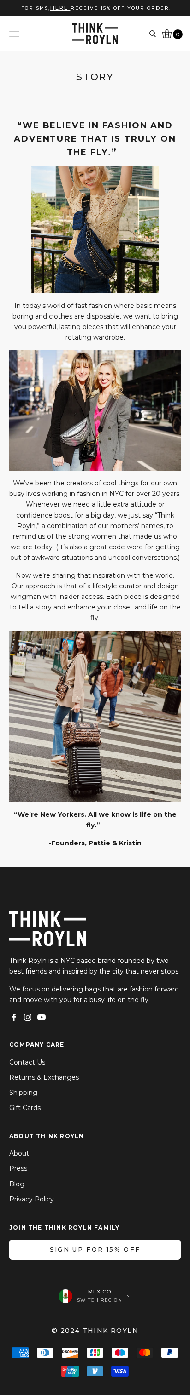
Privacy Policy (31, 1199)
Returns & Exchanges (44, 1077)
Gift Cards (25, 1108)
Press (18, 1168)
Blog (16, 1184)
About (19, 1153)
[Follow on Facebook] (13, 1017)
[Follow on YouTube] (41, 1017)
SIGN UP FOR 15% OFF (95, 1249)
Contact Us (27, 1062)
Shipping (23, 1092)
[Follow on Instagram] (27, 1017)
